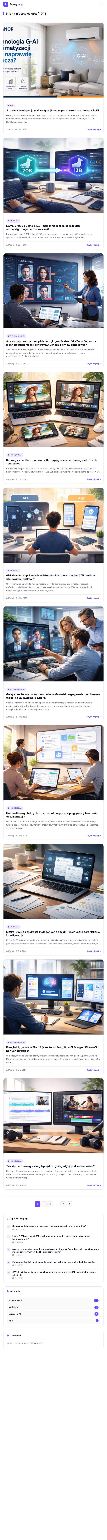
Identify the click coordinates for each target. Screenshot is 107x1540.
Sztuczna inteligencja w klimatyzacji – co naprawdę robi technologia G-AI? (52, 110)
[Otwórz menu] (101, 4)
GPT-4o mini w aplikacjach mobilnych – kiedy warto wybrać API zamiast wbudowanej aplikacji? (50, 577)
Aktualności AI (17, 336)
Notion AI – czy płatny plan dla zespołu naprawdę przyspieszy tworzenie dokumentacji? (51, 814)
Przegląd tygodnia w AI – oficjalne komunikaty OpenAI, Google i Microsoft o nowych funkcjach (52, 1049)
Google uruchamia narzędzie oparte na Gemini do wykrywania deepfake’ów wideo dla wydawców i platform (53, 696)
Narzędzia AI (16, 455)
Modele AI (14, 221)
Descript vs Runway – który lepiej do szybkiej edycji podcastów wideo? (50, 1166)
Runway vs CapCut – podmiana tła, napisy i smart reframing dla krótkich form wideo (51, 461)
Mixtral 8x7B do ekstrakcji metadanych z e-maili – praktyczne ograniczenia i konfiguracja (53, 933)
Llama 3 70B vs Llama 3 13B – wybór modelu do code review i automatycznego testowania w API (44, 227)
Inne (12, 105)
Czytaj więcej (93, 129)
